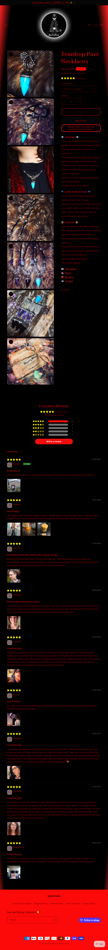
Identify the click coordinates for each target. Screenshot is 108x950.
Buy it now (81, 120)
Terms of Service (73, 903)
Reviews (69, 277)
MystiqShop (49, 944)
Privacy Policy (89, 903)
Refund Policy (57, 903)
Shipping (64, 73)
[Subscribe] (54, 920)
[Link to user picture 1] (14, 485)
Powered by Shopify (61, 944)
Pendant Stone (67, 83)
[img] (14, 459)
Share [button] (66, 290)
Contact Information (22, 903)
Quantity (64, 96)
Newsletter (71, 268)
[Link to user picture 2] (29, 529)
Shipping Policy (41, 903)
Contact (69, 281)
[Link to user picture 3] (44, 529)
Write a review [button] (54, 441)
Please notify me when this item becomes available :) (81, 128)
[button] (6, 25)
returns (76, 262)
